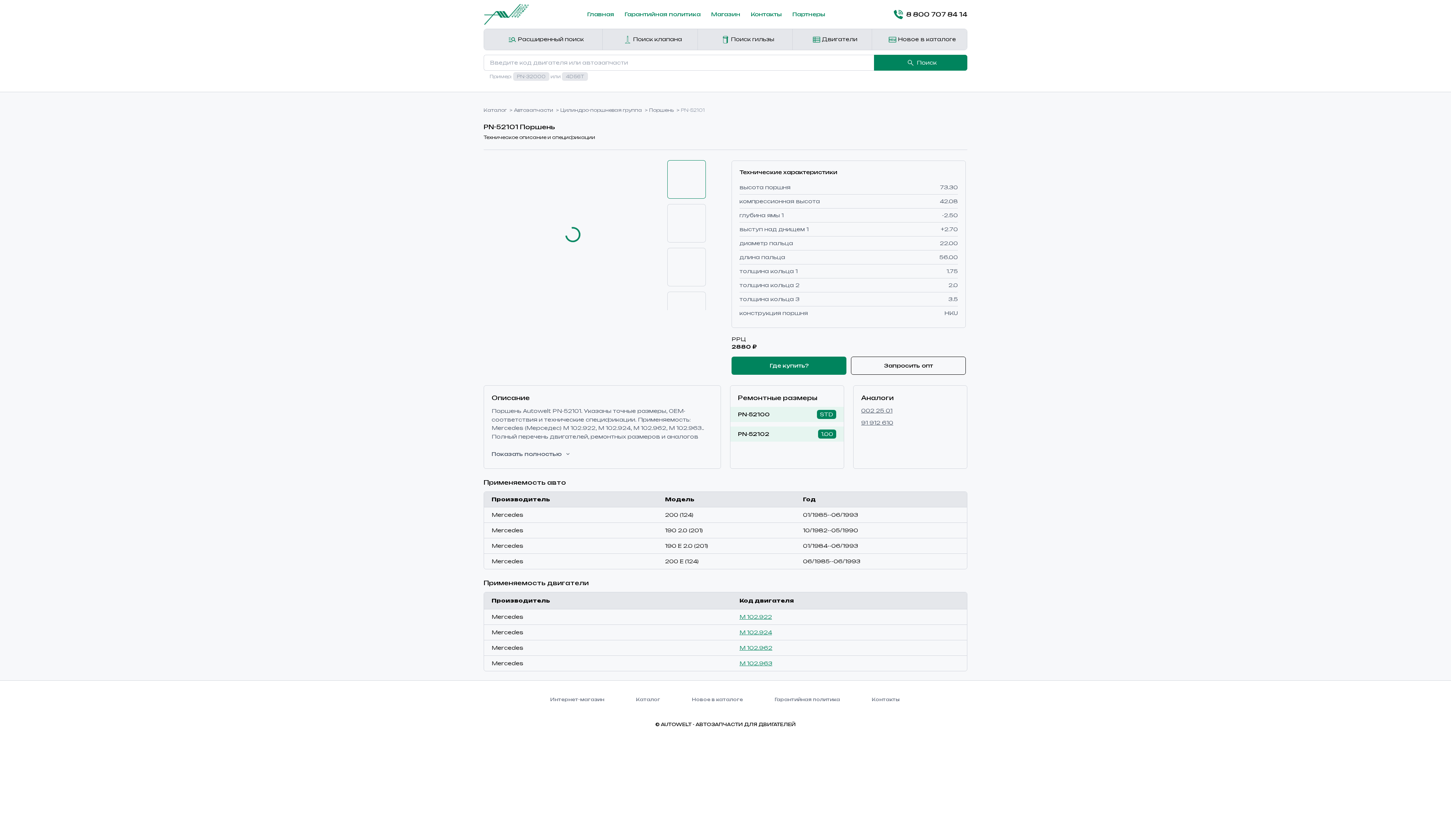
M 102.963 (755, 663)
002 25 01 (877, 410)
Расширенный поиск (550, 39)
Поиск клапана (656, 39)
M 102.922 (755, 617)
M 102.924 (755, 632)
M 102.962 (755, 647)
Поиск (927, 62)
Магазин (725, 14)
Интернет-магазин (577, 699)
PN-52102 (753, 434)
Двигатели (838, 39)
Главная (600, 14)
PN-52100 (754, 414)
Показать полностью (527, 454)
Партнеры (808, 14)
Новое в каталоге (926, 39)
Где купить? (789, 365)
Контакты (766, 14)
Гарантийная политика (663, 14)
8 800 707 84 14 (936, 14)
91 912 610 (877, 422)
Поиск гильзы (751, 39)
